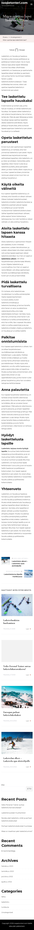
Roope (22, 50)
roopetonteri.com (14, 3)
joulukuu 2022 (7, 876)
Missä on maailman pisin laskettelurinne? (16, 831)
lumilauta (5, 907)
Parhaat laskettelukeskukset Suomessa (16, 826)
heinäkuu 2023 (7, 866)
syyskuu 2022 (6, 882)
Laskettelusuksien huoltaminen (11, 622)
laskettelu (5, 902)
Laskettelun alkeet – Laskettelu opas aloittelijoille (16, 759)
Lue (27, 629)
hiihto (3, 897)
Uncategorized (7, 912)
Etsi (3, 785)
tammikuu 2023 (7, 871)
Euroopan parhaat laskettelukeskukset (12, 713)
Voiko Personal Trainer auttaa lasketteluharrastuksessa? (17, 668)
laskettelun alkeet (8, 259)
